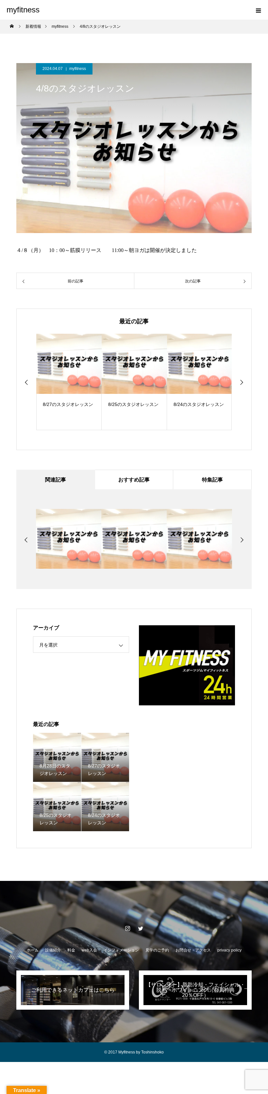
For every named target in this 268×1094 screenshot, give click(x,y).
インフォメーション (121, 950)
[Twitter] (140, 928)
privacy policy (229, 950)
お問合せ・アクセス (193, 950)
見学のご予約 (157, 950)
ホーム (33, 950)
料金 (71, 950)
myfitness (77, 68)
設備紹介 (53, 950)
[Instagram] (127, 928)
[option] (69, 382)
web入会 (89, 950)
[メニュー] (258, 10)
